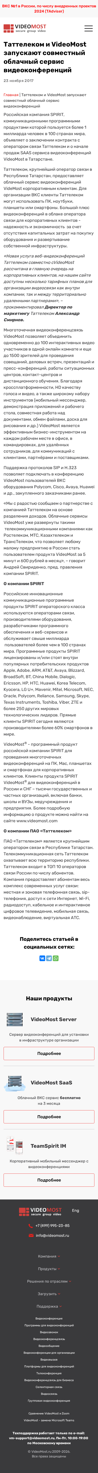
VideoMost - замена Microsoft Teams (49, 1420)
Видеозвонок (49, 1332)
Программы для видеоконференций (49, 1325)
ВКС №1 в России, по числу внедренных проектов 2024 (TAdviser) (49, 8)
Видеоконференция (49, 1318)
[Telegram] (49, 958)
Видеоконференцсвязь (49, 1339)
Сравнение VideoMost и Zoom (49, 1413)
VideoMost (14, 744)
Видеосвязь (49, 1394)
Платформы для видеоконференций (49, 1366)
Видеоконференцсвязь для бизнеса (49, 1380)
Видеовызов (49, 1359)
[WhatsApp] (56, 958)
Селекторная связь (49, 1387)
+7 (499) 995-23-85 (52, 1225)
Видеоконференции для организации (49, 1352)
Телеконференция (49, 1373)
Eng (75, 1210)
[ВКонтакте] (42, 958)
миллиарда (57, 638)
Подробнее (49, 1053)
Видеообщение (49, 1346)
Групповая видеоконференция (49, 1400)
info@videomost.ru (52, 1235)
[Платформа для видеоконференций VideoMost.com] (25, 28)
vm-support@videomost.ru (31, 1438)
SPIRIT (57, 114)
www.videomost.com (37, 820)
